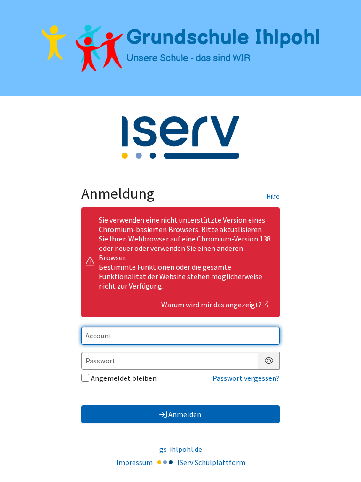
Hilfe (273, 196)
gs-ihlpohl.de (180, 449)
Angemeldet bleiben (124, 378)
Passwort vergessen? (246, 378)
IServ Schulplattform (211, 462)
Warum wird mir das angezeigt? (211, 304)
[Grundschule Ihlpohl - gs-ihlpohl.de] (180, 48)
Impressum (134, 462)
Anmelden (184, 414)
